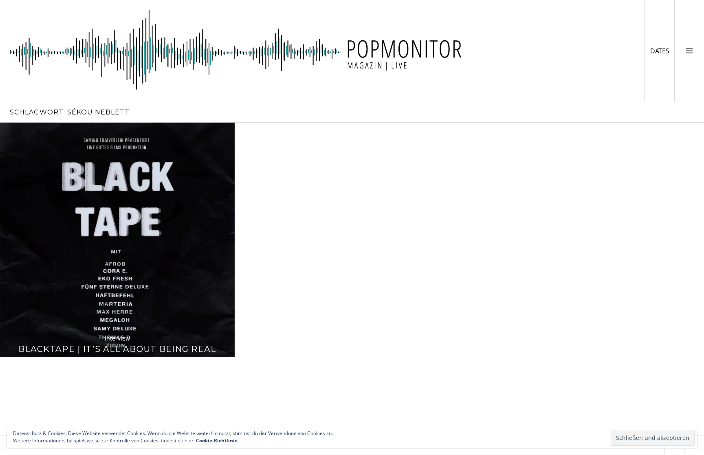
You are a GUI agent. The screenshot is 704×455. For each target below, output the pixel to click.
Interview (117, 338)
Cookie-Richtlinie (217, 440)
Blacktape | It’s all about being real (117, 349)
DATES (662, 50)
